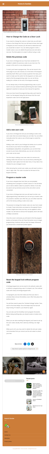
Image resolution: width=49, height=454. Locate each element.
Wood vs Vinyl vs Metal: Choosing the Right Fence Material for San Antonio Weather (37, 386)
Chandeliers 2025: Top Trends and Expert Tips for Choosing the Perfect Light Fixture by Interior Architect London (37, 393)
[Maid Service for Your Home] (29, 407)
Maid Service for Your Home (37, 406)
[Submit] (22, 380)
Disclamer (7, 438)
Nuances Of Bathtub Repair (37, 400)
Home (6, 432)
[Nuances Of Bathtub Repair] (29, 401)
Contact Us (7, 435)
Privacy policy (8, 441)
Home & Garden (24, 4)
